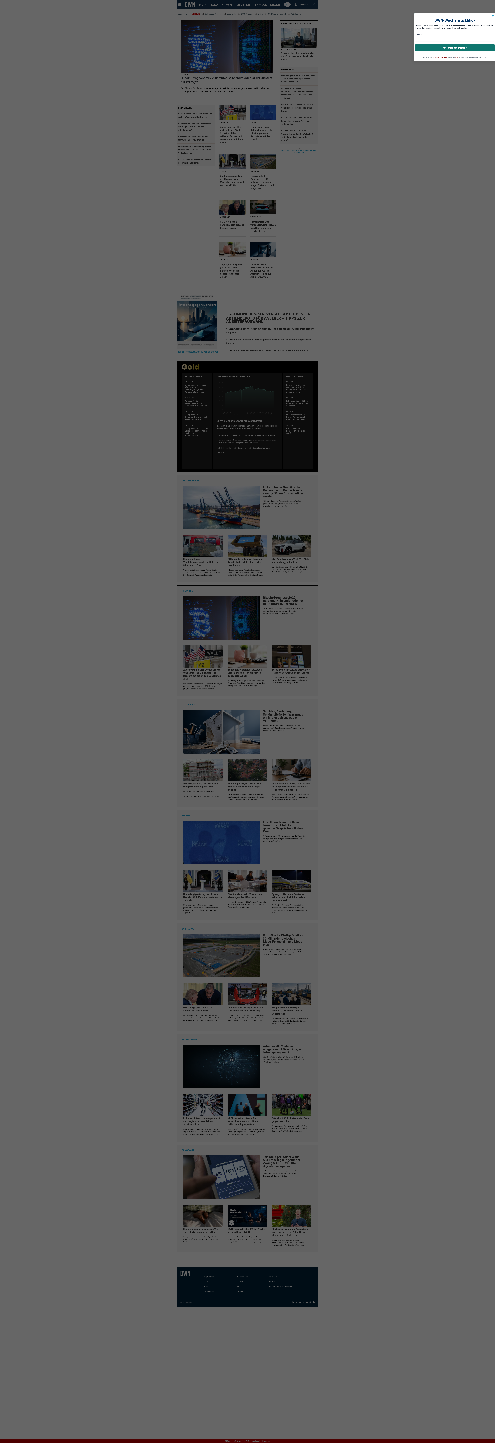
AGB (456, 58)
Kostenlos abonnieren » (455, 47)
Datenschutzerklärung (440, 58)
